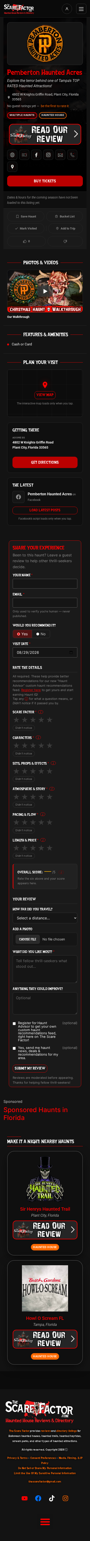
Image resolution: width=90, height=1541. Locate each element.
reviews (46, 1430)
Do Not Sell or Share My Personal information (45, 1468)
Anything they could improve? (38, 989)
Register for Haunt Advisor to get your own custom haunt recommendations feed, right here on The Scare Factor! (47, 1031)
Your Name (23, 575)
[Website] (12, 155)
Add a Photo (22, 929)
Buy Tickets (45, 181)
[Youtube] (24, 1498)
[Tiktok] (52, 1498)
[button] (45, 1522)
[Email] (60, 155)
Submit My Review (30, 1068)
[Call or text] (72, 155)
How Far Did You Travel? (32, 909)
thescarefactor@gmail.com (45, 1481)
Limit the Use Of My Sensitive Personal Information (45, 1473)
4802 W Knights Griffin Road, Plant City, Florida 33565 (45, 97)
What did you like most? (33, 952)
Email (18, 594)
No (43, 634)
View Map (44, 395)
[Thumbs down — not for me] (65, 241)
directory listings (66, 1430)
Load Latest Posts (45, 510)
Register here (31, 690)
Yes (24, 634)
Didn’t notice (23, 727)
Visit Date (21, 644)
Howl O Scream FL (45, 1318)
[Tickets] (24, 155)
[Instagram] (48, 155)
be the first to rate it (55, 106)
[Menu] (81, 9)
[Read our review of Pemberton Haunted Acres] (45, 134)
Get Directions (45, 462)
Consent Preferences (43, 1458)
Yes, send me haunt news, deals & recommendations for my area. (47, 1053)
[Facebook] (36, 155)
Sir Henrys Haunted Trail (45, 1209)
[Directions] (12, 167)
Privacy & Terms (17, 1458)
